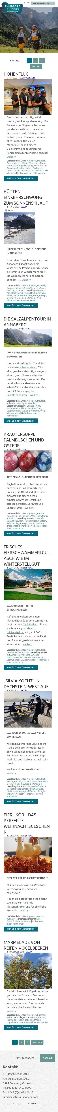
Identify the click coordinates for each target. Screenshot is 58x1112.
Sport (9, 165)
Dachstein (37, 168)
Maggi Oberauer (27, 78)
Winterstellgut (15, 632)
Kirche (18, 516)
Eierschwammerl (15, 657)
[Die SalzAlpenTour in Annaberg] (28, 346)
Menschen (34, 163)
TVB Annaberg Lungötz (43, 3)
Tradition (11, 518)
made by (27, 1104)
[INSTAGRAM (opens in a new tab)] (28, 3)
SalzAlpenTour (14, 411)
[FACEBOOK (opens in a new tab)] (24, 3)
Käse (30, 295)
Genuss (17, 163)
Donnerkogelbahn (26, 789)
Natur (42, 163)
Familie (10, 163)
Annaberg (11, 168)
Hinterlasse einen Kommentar (31, 173)
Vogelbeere (12, 1022)
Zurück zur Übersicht (20, 178)
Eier (38, 919)
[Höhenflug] (28, 114)
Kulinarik (19, 288)
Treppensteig (13, 526)
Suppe (31, 523)
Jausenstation (20, 295)
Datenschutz (17, 1104)
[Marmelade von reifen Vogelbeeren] (28, 988)
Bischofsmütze (24, 168)
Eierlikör (11, 921)
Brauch (40, 518)
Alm (45, 165)
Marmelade (12, 1020)
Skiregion (21, 298)
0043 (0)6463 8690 (19, 1087)
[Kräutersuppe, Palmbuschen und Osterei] (28, 471)
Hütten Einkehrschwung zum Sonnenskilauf (26, 197)
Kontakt (47, 1057)
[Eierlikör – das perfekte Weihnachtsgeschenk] (28, 872)
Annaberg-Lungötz (30, 655)
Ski (46, 170)
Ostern (42, 521)
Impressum (7, 1104)
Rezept (42, 295)
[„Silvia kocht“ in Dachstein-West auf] (28, 727)
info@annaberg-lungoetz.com (20, 1096)
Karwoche (20, 521)
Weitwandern (13, 413)
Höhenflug (16, 74)
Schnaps (36, 1020)
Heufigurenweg (37, 293)
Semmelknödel (14, 660)
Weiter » (36, 66)
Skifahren (34, 288)
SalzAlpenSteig (28, 367)
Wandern (17, 165)
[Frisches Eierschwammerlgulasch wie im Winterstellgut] (28, 599)
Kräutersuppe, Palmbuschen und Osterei (24, 440)
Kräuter (29, 521)
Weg (39, 298)
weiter (11, 156)
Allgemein (31, 160)
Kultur (25, 163)
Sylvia (24, 207)
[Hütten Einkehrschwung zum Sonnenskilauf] (19, 243)
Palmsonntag (13, 523)
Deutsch (41, 160)
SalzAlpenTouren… (18, 394)
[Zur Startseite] (12, 8)
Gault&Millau (30, 624)
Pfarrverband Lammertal (32, 170)
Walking (11, 290)
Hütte (9, 295)
